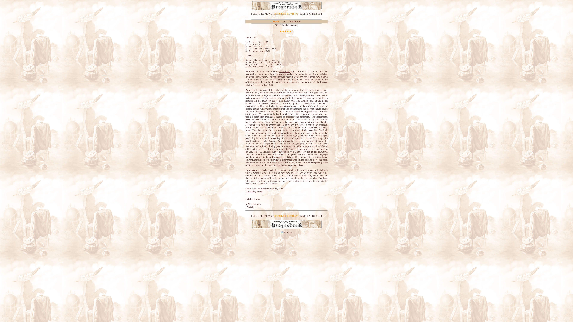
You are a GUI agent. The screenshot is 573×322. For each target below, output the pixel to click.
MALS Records (253, 204)
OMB (248, 188)
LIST (302, 14)
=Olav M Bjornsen (260, 188)
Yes (260, 114)
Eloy (325, 127)
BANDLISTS (313, 14)
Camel (313, 106)
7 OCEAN (284, 71)
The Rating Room (253, 191)
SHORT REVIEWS (262, 14)
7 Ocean (249, 206)
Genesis (271, 114)
